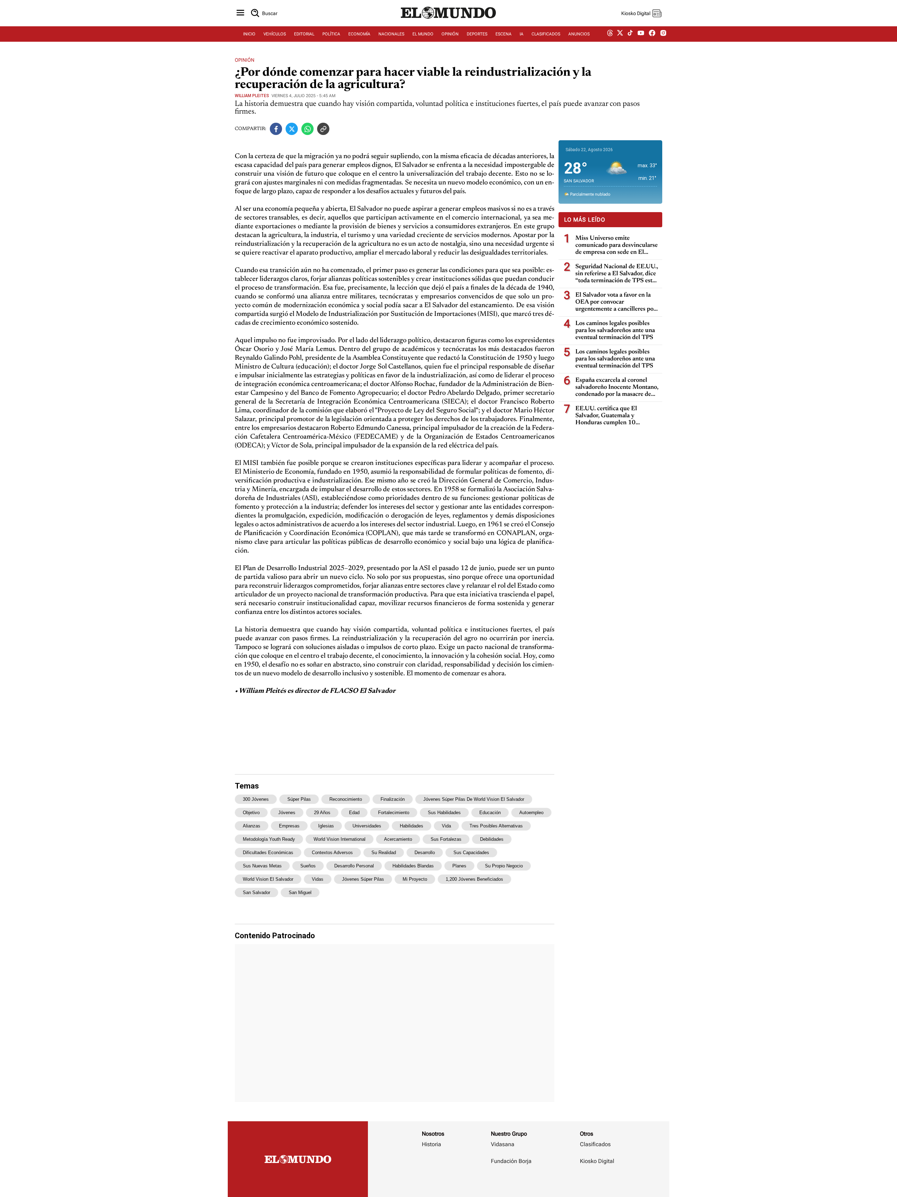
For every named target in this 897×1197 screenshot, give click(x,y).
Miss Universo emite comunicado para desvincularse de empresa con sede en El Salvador (616, 245)
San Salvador (256, 892)
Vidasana (502, 1144)
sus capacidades (471, 852)
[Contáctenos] (512, 1181)
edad (354, 812)
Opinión (244, 60)
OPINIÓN (450, 34)
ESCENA (503, 34)
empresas (289, 826)
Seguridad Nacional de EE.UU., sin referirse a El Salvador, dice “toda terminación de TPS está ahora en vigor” (616, 274)
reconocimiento (345, 799)
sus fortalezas (446, 839)
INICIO (249, 34)
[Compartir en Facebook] (276, 129)
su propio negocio (504, 865)
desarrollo (425, 852)
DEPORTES (477, 34)
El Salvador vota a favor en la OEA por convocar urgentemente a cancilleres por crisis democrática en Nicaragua (617, 302)
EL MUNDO (422, 34)
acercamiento (398, 839)
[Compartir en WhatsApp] (307, 129)
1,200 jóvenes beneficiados (474, 879)
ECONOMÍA (359, 34)
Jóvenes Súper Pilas (363, 879)
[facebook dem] (652, 34)
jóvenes (286, 812)
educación (490, 812)
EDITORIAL (304, 34)
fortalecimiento (393, 812)
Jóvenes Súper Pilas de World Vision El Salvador (473, 799)
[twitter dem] (620, 34)
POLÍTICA (331, 34)
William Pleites (252, 95)
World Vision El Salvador (268, 879)
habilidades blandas (413, 865)
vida (446, 826)
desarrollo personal (354, 865)
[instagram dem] (666, 34)
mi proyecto (415, 879)
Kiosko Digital (597, 1161)
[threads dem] (610, 34)
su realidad (383, 852)
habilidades (411, 826)
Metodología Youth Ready (269, 839)
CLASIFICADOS (546, 34)
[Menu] (240, 13)
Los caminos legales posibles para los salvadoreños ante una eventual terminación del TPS (615, 330)
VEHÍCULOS (274, 34)
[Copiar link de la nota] (323, 129)
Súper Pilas (299, 799)
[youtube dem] (640, 34)
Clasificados (595, 1144)
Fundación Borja (511, 1161)
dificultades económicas (268, 852)
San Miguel (300, 892)
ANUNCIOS (579, 34)
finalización (393, 799)
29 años (322, 812)
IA (521, 34)
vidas (317, 879)
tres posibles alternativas (496, 826)
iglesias (326, 826)
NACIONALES (391, 34)
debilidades (492, 839)
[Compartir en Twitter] (292, 129)
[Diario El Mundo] (448, 19)
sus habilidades (444, 812)
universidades (366, 826)
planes (459, 865)
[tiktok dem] (630, 34)
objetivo (251, 812)
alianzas (251, 826)
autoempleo (531, 812)
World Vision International (339, 839)
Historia (431, 1144)
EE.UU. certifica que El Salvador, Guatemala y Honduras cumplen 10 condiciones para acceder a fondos (610, 416)
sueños (308, 865)
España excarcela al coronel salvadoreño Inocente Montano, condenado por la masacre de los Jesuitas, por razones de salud (616, 387)
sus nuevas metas (262, 865)
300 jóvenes (256, 799)
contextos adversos (332, 852)
